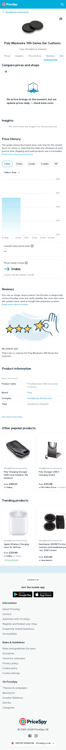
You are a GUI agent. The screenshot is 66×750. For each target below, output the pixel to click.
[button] (6, 71)
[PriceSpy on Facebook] (30, 735)
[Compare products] (60, 18)
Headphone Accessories (17, 12)
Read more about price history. (17, 154)
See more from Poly (12, 416)
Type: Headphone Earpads (33, 49)
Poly (29, 392)
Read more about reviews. (15, 304)
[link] (18, 462)
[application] (33, 209)
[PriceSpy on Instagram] (36, 735)
